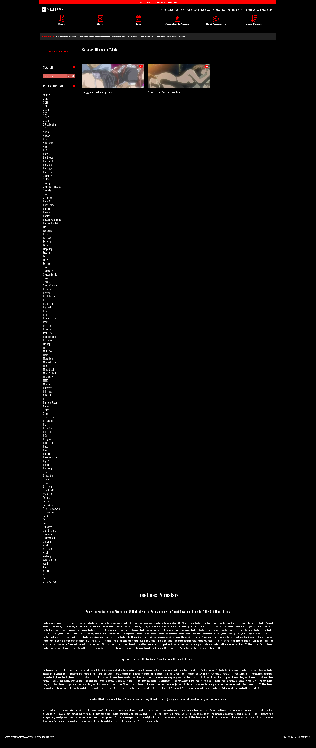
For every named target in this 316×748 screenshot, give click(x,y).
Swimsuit (47, 494)
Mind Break (48, 369)
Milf (45, 366)
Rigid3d (47, 461)
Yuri (45, 578)
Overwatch (48, 417)
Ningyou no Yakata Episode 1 (98, 92)
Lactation (48, 340)
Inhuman (47, 329)
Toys (45, 519)
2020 (46, 110)
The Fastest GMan (52, 508)
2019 (45, 106)
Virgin (46, 552)
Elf (44, 227)
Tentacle (47, 501)
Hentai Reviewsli (178, 37)
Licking (46, 344)
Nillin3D (47, 395)
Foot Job (47, 256)
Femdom (47, 241)
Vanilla (46, 545)
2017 (45, 99)
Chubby (46, 183)
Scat (45, 472)
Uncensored (49, 538)
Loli (45, 348)
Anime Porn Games (148, 37)
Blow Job (47, 165)
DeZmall (47, 212)
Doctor (46, 216)
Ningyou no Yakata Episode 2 (164, 92)
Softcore (47, 486)
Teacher (47, 497)
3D (44, 128)
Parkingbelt (49, 421)
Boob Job (47, 172)
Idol (45, 315)
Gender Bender (50, 274)
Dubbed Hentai (50, 223)
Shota (46, 479)
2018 (45, 102)
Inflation (47, 326)
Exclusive (47, 230)
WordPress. (306, 736)
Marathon (48, 358)
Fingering (47, 249)
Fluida (296, 736)
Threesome (48, 512)
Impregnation (49, 318)
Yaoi (45, 574)
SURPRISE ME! (58, 51)
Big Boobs (48, 157)
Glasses (47, 282)
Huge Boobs (49, 304)
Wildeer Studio (50, 560)
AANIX (46, 132)
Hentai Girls (144, 2)
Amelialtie (48, 143)
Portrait (47, 432)
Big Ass (47, 154)
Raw (45, 450)
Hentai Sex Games (87, 37)
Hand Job (47, 289)
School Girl (48, 475)
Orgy (45, 413)
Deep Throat (49, 205)
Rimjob (46, 465)
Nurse (46, 406)
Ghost (46, 278)
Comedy (47, 190)
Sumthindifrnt (50, 490)
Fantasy (47, 238)
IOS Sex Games (133, 37)
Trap (45, 523)
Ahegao (46, 135)
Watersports (49, 556)
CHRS (46, 179)
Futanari (47, 263)
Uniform (47, 541)
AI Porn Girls (171, 2)
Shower (46, 483)
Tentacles (48, 505)
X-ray (46, 567)
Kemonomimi (49, 337)
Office (46, 410)
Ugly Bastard (49, 530)
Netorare (47, 388)
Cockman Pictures (52, 186)
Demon (46, 208)
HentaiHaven (49, 296)
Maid (45, 355)
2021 (45, 113)
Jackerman (48, 333)
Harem (46, 293)
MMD (46, 380)
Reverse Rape (50, 457)
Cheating (47, 176)
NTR (45, 399)
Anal (45, 146)
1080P (46, 95)
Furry (45, 260)
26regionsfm (49, 124)
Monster (47, 384)
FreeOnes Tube (62, 37)
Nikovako (47, 391)
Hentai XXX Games (164, 37)
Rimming (47, 468)
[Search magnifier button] (73, 76)
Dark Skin (48, 201)
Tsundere (47, 527)
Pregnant (47, 439)
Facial (46, 234)
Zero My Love (49, 582)
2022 (46, 117)
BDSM (46, 150)
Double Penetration (52, 219)
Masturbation (49, 362)
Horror (46, 300)
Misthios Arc (49, 377)
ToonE (46, 516)
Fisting (46, 252)
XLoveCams (157, 2)
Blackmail (48, 161)
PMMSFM (48, 428)
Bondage (47, 168)
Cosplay (47, 194)
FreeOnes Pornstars (158, 594)
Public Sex (48, 443)
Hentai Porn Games (119, 37)
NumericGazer (50, 402)
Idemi (46, 311)
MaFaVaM (48, 351)
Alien (45, 139)
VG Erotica (48, 549)
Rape (45, 446)
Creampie (47, 197)
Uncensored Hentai (102, 37)
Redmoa (47, 454)
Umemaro (48, 534)
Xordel (46, 571)
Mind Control (49, 373)
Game (46, 267)
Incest (46, 322)
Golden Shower (50, 285)
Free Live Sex (49, 37)
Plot (45, 424)
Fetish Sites (73, 37)
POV (45, 435)
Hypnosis (47, 307)
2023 (46, 121)
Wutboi (46, 563)
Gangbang (48, 271)
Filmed (46, 245)
